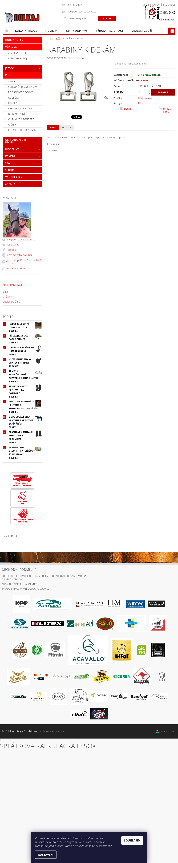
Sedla (12, 81)
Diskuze (66, 127)
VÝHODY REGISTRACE (109, 30)
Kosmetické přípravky (22, 130)
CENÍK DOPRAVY (76, 30)
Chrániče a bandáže (21, 119)
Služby (9, 170)
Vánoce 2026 (13, 177)
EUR (167, 19)
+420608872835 (15, 268)
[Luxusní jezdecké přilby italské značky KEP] (21, 603)
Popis (53, 127)
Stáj (7, 163)
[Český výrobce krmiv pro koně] (55, 649)
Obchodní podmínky (19, 569)
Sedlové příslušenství (23, 86)
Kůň (8, 75)
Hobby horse (14, 39)
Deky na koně (17, 113)
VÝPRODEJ (11, 46)
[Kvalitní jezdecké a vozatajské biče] (37, 649)
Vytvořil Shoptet (167, 731)
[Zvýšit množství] (149, 90)
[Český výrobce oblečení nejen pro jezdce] (47, 623)
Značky (10, 183)
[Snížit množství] (149, 93)
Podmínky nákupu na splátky (19, 584)
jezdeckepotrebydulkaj (19, 255)
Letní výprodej (17, 58)
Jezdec (9, 68)
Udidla (12, 103)
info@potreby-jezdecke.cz (20, 239)
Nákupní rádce (26, 30)
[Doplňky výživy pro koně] (141, 649)
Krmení (10, 156)
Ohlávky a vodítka (20, 108)
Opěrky (7, 296)
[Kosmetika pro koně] (158, 623)
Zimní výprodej (17, 53)
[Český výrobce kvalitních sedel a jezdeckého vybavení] (52, 603)
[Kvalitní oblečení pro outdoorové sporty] (20, 623)
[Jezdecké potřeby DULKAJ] (31, 17)
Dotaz (127, 108)
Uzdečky (13, 97)
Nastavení (46, 855)
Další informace (102, 846)
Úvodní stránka (7, 31)
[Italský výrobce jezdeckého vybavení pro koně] (88, 649)
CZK (161, 19)
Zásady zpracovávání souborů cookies (25, 588)
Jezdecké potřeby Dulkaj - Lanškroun (23, 261)
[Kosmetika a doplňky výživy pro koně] (131, 623)
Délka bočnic (11, 301)
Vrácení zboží (142, 30)
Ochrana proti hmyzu (15, 141)
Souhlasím (132, 840)
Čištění (12, 124)
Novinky (51, 30)
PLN (173, 19)
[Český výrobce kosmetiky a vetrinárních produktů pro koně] (20, 649)
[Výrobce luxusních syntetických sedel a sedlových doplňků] (135, 603)
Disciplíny (12, 149)
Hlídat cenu (167, 110)
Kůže (6, 292)
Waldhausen (145, 98)
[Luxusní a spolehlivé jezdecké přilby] (156, 603)
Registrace (169, 4)
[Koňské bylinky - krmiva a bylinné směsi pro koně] (159, 696)
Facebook (11, 249)
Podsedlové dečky (20, 92)
